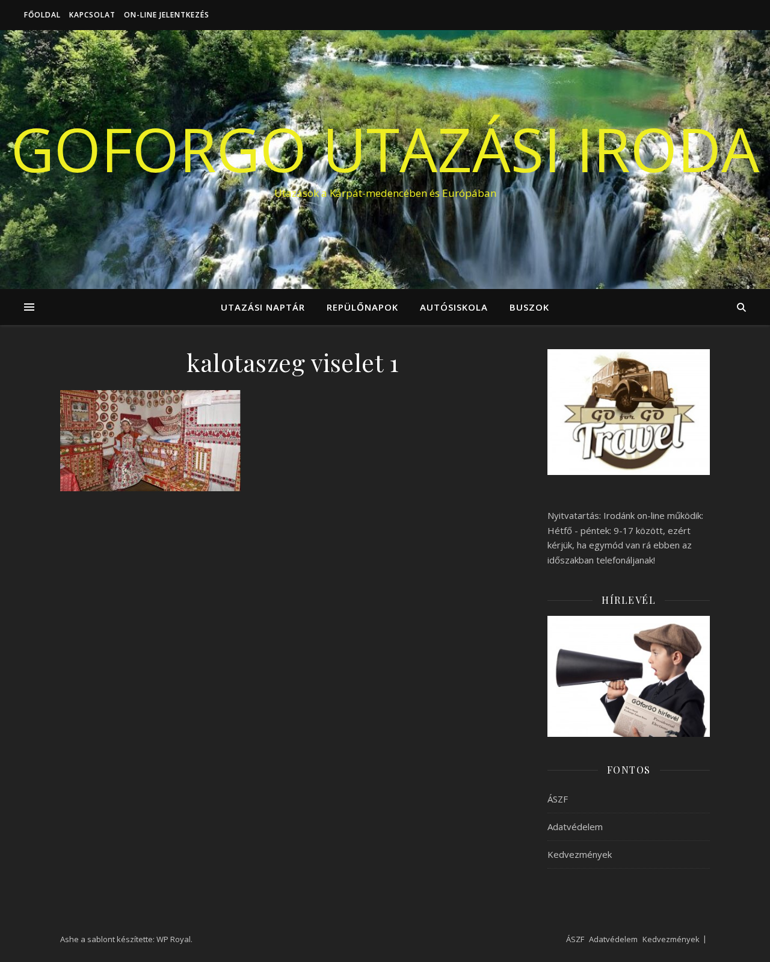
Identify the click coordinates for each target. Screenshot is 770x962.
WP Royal (173, 939)
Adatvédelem (575, 827)
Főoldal (42, 15)
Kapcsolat (92, 15)
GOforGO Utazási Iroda (385, 149)
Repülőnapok (362, 307)
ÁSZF (557, 799)
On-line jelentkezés (166, 15)
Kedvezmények (579, 854)
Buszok (529, 307)
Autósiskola (454, 307)
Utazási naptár (263, 307)
